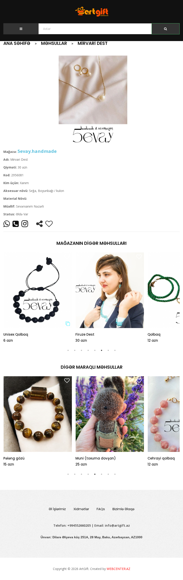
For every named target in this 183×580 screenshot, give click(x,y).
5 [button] (95, 350)
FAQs (101, 509)
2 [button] (75, 350)
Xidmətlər (81, 509)
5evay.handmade (37, 151)
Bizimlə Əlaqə (123, 509)
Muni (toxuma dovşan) (23, 458)
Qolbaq (154, 334)
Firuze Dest (84, 334)
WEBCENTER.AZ (118, 569)
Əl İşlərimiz (57, 509)
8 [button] (115, 350)
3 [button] (81, 350)
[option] (91, 100)
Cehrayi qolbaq (89, 458)
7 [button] (108, 350)
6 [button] (101, 350)
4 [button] (88, 350)
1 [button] (68, 350)
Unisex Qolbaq (15, 334)
